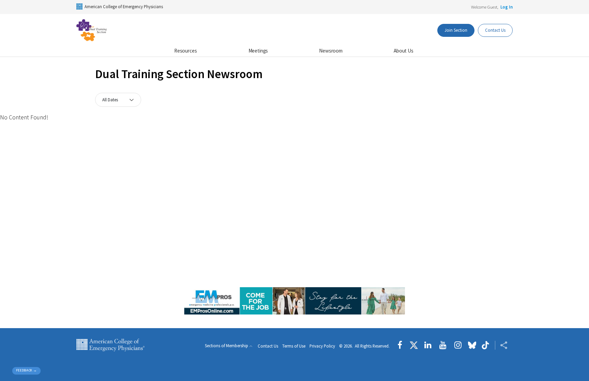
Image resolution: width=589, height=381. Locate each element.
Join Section (455, 30)
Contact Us (495, 30)
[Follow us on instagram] (458, 345)
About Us (403, 50)
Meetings (258, 50)
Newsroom (331, 50)
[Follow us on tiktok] (485, 345)
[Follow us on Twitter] (414, 345)
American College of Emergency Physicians (124, 6)
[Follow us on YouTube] (443, 345)
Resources (185, 50)
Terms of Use (293, 346)
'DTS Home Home (110, 30)
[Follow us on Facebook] (401, 345)
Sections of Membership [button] (226, 345)
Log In (506, 7)
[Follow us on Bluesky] (472, 345)
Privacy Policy (322, 346)
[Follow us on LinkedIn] (428, 345)
